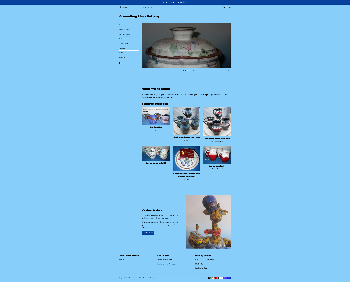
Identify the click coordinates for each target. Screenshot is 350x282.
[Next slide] (193, 70)
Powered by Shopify (148, 278)
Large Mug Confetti (156, 163)
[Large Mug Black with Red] (217, 121)
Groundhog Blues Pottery (139, 16)
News (121, 52)
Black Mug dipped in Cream (186, 137)
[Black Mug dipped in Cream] (186, 121)
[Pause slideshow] (228, 70)
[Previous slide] (179, 70)
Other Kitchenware (124, 34)
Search (121, 260)
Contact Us (122, 48)
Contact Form (148, 232)
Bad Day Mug (156, 127)
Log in (144, 7)
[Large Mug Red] (217, 155)
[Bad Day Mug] (156, 116)
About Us (122, 57)
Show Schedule (123, 43)
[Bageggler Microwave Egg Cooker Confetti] (186, 158)
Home (121, 25)
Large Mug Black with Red (217, 138)
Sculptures (129, 39)
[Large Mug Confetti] (156, 153)
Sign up (150, 7)
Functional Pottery (129, 29)
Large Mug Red (216, 166)
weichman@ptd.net (169, 264)
